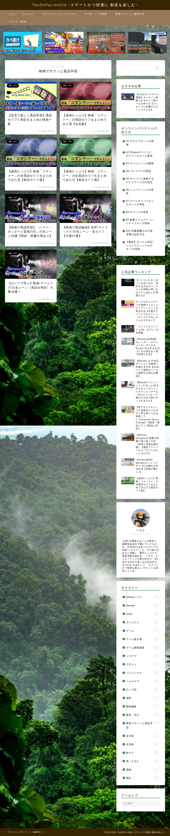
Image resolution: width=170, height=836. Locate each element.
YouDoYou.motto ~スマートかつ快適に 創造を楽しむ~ (85, 4)
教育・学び (142, 714)
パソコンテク (142, 672)
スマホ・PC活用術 (96, 13)
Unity (11, 13)
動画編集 (141, 706)
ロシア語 (142, 689)
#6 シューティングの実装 (140, 191)
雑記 (142, 777)
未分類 (141, 735)
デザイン (141, 664)
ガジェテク (141, 622)
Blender (28, 13)
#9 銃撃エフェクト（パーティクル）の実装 (140, 221)
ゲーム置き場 (142, 639)
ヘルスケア (142, 681)
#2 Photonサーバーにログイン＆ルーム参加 (139, 154)
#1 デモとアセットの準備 (140, 143)
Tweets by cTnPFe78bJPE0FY (134, 260)
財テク (142, 752)
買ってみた (142, 761)
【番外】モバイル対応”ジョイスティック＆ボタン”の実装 (140, 245)
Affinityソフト (142, 597)
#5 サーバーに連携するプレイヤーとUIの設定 (140, 180)
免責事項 (37, 832)
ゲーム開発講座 (142, 647)
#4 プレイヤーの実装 (138, 171)
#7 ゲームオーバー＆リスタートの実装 (140, 202)
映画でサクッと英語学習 (130, 13)
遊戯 (141, 769)
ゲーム (141, 630)
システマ (142, 655)
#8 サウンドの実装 (137, 212)
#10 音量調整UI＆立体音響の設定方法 (139, 232)
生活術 (142, 744)
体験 (141, 698)
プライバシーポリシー (18, 832)
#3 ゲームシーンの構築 (140, 163)
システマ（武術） (18, 21)
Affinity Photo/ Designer (59, 13)
